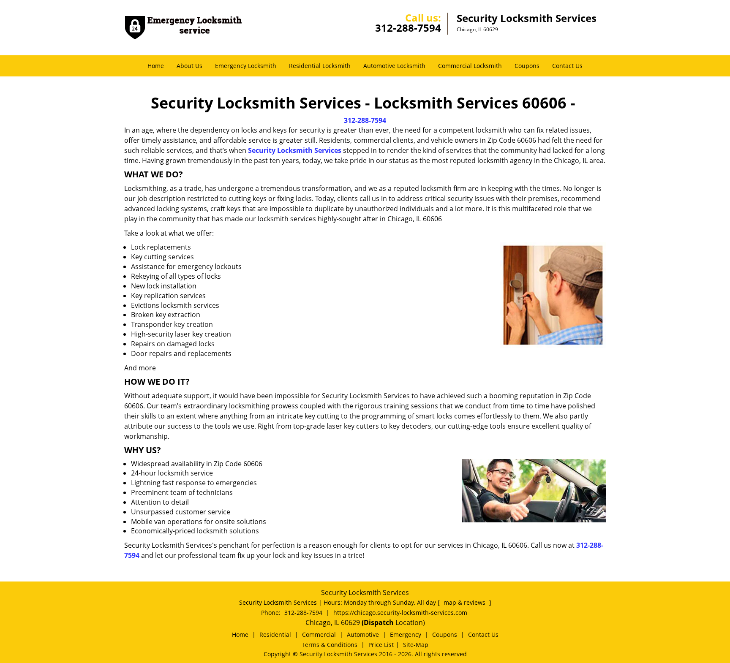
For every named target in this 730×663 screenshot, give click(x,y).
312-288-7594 (408, 28)
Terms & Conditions (329, 645)
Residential (275, 634)
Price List (381, 645)
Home (155, 66)
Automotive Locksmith (394, 66)
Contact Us (567, 66)
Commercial (319, 634)
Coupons (527, 66)
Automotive (363, 634)
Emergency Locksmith (245, 66)
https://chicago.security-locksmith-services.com (400, 613)
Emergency (405, 634)
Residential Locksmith (320, 66)
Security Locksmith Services (294, 150)
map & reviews (465, 602)
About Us (189, 66)
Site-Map (415, 645)
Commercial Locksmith (470, 66)
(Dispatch (378, 622)
